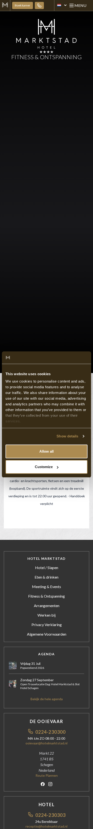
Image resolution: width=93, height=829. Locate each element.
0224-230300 (50, 732)
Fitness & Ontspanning (46, 596)
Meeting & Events (46, 586)
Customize (44, 467)
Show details (67, 436)
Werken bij (46, 615)
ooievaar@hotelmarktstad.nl (46, 743)
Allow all (46, 451)
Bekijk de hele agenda (47, 699)
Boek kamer (22, 5)
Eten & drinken (46, 577)
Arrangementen (46, 605)
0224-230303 (50, 815)
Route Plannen (47, 775)
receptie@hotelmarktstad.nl (46, 826)
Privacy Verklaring (46, 624)
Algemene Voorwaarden (46, 634)
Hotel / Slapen (46, 567)
